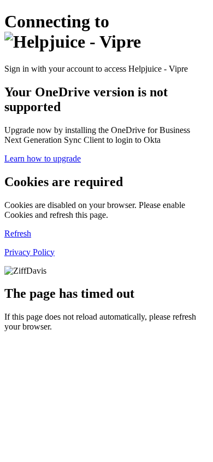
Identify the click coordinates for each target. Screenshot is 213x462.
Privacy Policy (29, 252)
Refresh (17, 233)
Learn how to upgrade (42, 158)
